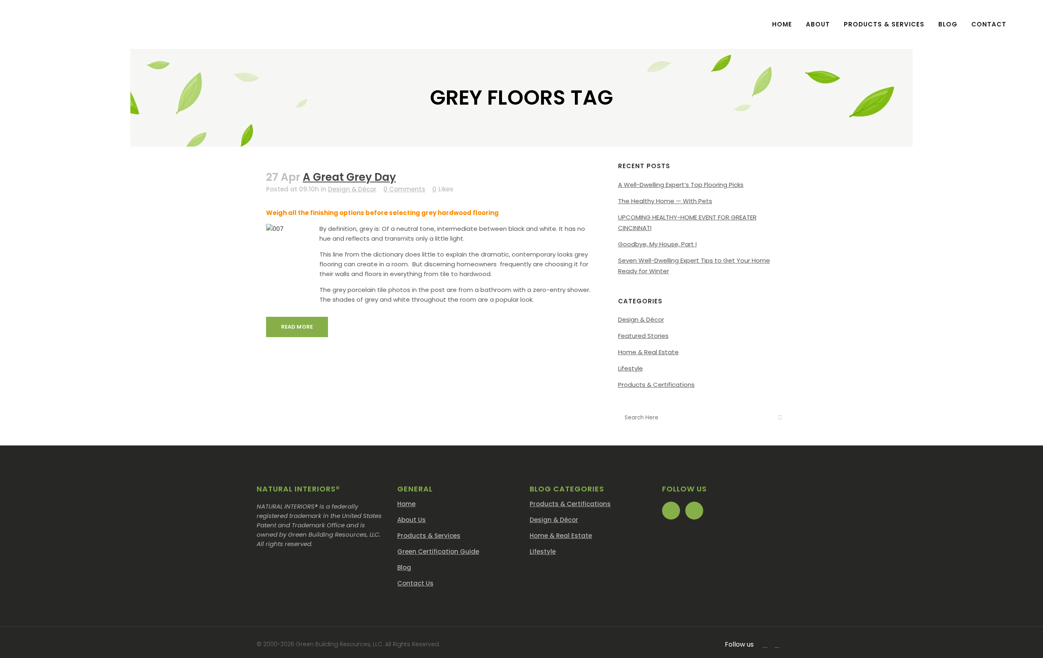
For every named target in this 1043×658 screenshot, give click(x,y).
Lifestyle (630, 368)
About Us (411, 519)
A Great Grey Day (349, 177)
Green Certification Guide (438, 551)
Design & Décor (352, 189)
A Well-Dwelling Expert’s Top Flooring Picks (681, 184)
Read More (297, 327)
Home (406, 504)
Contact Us (415, 583)
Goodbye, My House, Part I (657, 244)
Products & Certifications (656, 384)
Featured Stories (643, 335)
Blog (404, 567)
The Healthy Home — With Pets (665, 201)
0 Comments (404, 189)
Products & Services (428, 535)
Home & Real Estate (648, 352)
